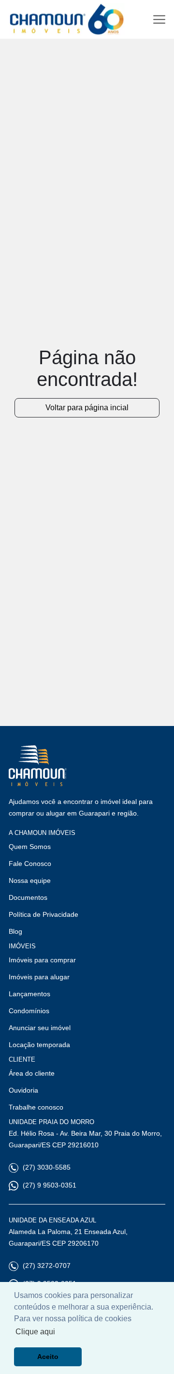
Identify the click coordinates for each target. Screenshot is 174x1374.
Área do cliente (32, 1073)
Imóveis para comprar (42, 960)
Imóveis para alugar (39, 977)
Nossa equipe (30, 880)
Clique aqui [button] (35, 1332)
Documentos (28, 897)
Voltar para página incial (87, 407)
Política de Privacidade (43, 914)
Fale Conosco (30, 863)
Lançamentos (29, 994)
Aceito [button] (47, 1356)
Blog (15, 931)
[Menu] (159, 20)
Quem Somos (30, 846)
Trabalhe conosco (36, 1107)
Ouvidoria (23, 1090)
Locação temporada (39, 1045)
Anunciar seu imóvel (40, 1028)
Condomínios (29, 1011)
